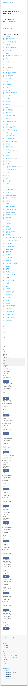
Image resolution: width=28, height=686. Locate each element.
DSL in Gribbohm (6, 73)
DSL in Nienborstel (7, 137)
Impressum (6, 645)
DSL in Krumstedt (6, 180)
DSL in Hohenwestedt (7, 133)
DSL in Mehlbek (6, 70)
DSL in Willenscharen (7, 320)
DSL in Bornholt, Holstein (8, 75)
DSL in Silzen (5, 124)
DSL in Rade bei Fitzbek (8, 249)
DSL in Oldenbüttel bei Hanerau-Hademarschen (13, 106)
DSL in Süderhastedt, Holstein (9, 147)
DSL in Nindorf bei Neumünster (9, 208)
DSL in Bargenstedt (7, 217)
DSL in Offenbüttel (7, 118)
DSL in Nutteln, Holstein (8, 89)
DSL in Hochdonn (6, 107)
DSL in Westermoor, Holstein (9, 246)
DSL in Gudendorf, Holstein (8, 280)
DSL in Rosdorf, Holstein (8, 251)
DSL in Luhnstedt (6, 234)
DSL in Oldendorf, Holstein (8, 120)
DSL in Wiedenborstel (7, 254)
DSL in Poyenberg (6, 171)
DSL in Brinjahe (6, 175)
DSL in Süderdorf (6, 198)
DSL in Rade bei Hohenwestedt (9, 206)
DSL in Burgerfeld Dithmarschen (10, 126)
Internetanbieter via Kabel (9, 678)
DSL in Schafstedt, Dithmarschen (10, 92)
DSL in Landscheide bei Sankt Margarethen (12, 237)
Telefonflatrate (7, 663)
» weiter (5, 381)
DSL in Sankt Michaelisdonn (9, 291)
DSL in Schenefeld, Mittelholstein (10, 42)
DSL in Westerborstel (7, 245)
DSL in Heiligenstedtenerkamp (9, 214)
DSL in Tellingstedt (7, 229)
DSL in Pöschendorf (7, 50)
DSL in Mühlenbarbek (7, 215)
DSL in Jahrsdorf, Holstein (8, 117)
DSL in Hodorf (6, 203)
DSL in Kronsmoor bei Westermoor (10, 240)
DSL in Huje (5, 93)
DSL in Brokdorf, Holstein (8, 308)
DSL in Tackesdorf (6, 101)
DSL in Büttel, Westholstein (8, 296)
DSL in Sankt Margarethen (8, 292)
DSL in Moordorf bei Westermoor (10, 263)
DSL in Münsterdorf (7, 223)
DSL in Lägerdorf (6, 268)
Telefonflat (6, 354)
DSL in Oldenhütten (7, 269)
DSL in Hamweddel (7, 194)
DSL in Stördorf (6, 183)
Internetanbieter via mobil (9, 674)
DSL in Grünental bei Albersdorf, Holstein (12, 86)
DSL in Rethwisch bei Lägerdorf (9, 313)
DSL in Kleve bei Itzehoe (8, 109)
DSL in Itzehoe (6, 163)
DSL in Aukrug (6, 285)
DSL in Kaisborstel (7, 66)
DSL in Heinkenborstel (7, 260)
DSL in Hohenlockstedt (7, 161)
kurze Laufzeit (7, 357)
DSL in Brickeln (6, 155)
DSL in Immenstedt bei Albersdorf (10, 150)
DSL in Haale (5, 132)
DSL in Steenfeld (6, 90)
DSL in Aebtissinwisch (7, 140)
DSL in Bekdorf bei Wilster (8, 138)
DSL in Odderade (6, 201)
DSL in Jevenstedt (6, 303)
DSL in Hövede (6, 277)
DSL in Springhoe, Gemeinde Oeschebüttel (12, 166)
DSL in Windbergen (7, 252)
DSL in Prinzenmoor (7, 184)
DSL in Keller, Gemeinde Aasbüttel (10, 38)
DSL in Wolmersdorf (7, 276)
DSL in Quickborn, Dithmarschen (10, 158)
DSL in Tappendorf (7, 177)
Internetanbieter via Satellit (10, 672)
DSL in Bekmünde (6, 157)
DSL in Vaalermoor (7, 113)
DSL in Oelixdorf (6, 181)
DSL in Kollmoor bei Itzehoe (9, 218)
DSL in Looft (5, 69)
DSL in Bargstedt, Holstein (8, 311)
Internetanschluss (7, 653)
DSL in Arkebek (6, 164)
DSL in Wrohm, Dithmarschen (9, 174)
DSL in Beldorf (6, 87)
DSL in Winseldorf (6, 187)
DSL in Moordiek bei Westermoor (10, 272)
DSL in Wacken (6, 64)
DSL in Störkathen (6, 288)
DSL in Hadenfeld (6, 44)
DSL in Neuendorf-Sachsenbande (10, 130)
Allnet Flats (6, 659)
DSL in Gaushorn (6, 232)
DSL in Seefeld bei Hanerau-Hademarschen (12, 55)
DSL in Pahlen (6, 316)
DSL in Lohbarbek (6, 211)
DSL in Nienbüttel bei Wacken (9, 47)
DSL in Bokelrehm (6, 53)
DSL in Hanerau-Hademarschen (9, 72)
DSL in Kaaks (5, 81)
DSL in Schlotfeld (6, 152)
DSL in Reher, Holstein (7, 79)
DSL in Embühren (6, 154)
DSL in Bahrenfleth (7, 265)
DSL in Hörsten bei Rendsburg (9, 231)
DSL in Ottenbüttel (7, 104)
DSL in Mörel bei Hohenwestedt (9, 221)
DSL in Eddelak (6, 309)
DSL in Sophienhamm (7, 299)
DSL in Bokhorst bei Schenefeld (9, 41)
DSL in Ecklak (5, 178)
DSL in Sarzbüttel (6, 191)
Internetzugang (7, 670)
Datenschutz (6, 647)
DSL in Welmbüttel (7, 220)
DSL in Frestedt (6, 192)
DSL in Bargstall (6, 259)
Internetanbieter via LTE (9, 676)
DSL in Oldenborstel (7, 52)
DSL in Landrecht (6, 160)
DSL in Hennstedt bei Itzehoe (9, 212)
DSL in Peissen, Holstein (8, 110)
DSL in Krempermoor (7, 257)
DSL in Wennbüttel (7, 100)
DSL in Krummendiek (7, 127)
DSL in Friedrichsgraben (8, 289)
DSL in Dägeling (6, 266)
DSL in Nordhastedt (7, 242)
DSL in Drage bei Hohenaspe (9, 83)
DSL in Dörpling (6, 300)
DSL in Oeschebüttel (7, 235)
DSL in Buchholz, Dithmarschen (9, 169)
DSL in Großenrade (7, 144)
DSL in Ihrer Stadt (7, 661)
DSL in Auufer (6, 283)
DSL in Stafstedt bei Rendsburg (9, 209)
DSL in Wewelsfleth (7, 319)
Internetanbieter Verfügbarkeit (10, 655)
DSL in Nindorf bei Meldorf (8, 279)
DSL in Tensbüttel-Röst (8, 129)
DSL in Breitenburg (7, 228)
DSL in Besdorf (6, 61)
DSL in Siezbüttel (6, 36)
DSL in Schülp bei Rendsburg (9, 317)
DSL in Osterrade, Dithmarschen (10, 141)
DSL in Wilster (6, 172)
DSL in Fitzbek (6, 286)
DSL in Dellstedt (6, 226)
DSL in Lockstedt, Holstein (8, 189)
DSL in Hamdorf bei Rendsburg (9, 195)
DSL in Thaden (6, 46)
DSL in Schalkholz (6, 297)
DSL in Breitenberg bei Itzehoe (9, 238)
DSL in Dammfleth (6, 200)
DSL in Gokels (6, 59)
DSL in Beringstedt (7, 76)
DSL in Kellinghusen (7, 282)
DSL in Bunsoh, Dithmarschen (9, 121)
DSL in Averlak (6, 271)
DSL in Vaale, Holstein (7, 78)
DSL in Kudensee (6, 255)
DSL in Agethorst (6, 56)
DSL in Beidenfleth (7, 248)
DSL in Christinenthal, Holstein (9, 63)
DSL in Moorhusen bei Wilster (9, 115)
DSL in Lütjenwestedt (7, 84)
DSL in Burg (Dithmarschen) (9, 135)
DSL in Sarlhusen (6, 302)
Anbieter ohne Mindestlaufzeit (10, 657)
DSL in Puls (5, 58)
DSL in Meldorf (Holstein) (8, 314)
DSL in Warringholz (7, 39)
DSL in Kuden (6, 225)
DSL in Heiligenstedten (8, 146)
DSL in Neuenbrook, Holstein (9, 306)
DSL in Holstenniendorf (8, 67)
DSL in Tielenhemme (7, 294)
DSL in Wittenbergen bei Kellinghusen (11, 262)
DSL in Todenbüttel (7, 98)
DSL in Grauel (6, 149)
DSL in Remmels (6, 143)
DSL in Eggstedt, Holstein (8, 112)
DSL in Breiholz (6, 167)
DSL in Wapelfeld (6, 103)
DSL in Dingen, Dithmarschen (9, 305)
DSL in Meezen (6, 186)
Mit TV (5, 356)
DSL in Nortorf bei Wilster (8, 204)
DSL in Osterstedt (6, 95)
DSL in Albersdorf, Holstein (8, 123)
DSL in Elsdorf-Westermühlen (9, 274)
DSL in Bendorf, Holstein (8, 49)
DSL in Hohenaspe (7, 96)
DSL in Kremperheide (7, 243)
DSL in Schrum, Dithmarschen (9, 197)
